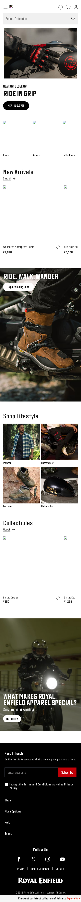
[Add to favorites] (57, 247)
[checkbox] (6, 784)
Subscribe (67, 772)
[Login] (76, 7)
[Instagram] (47, 859)
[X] (33, 859)
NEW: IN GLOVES (16, 105)
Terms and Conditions (38, 784)
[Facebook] (18, 859)
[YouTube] (62, 859)
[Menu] (5, 7)
